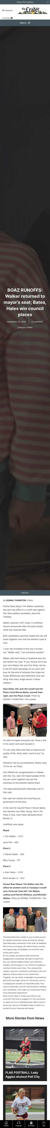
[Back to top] (43, 1122)
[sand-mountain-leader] (32, 10)
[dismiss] (48, 2)
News (29, 327)
